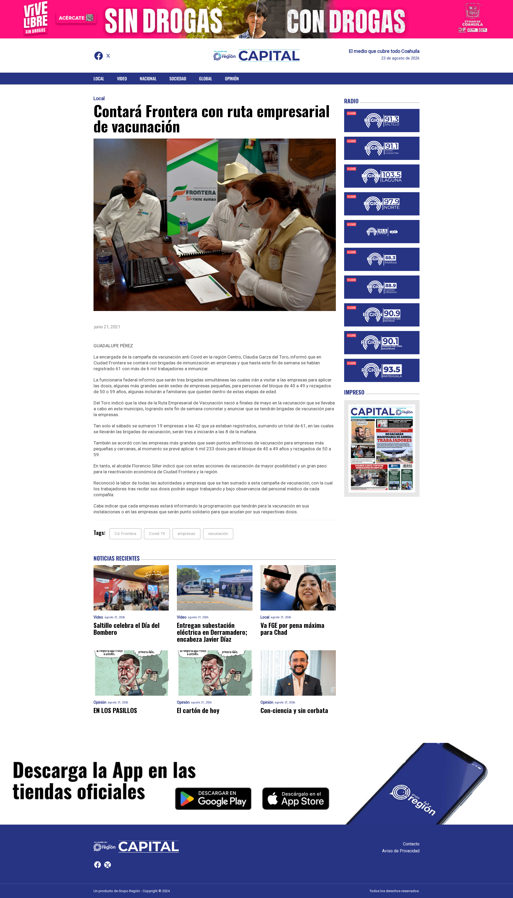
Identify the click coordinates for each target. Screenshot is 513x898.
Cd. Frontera (125, 533)
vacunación (218, 533)
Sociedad (177, 78)
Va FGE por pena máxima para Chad (292, 628)
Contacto (411, 843)
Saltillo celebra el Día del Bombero (127, 628)
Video (122, 78)
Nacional (148, 78)
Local (99, 78)
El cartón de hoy (198, 710)
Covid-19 (157, 533)
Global (205, 78)
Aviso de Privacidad (400, 850)
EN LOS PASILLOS (115, 710)
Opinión (232, 78)
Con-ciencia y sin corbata (294, 710)
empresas (186, 533)
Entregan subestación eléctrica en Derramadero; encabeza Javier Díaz (212, 631)
